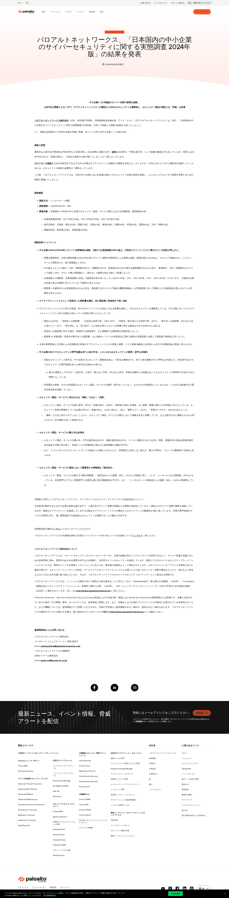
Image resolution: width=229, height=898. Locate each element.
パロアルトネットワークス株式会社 (51, 120)
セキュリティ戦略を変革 (120, 830)
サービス (68, 12)
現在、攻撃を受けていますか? (199, 3)
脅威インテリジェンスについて (123, 836)
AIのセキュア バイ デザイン (29, 761)
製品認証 (185, 789)
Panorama (57, 796)
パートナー (80, 12)
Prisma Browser (59, 840)
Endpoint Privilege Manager (122, 769)
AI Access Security (25, 771)
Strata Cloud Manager (62, 781)
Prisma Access (59, 835)
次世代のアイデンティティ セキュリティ (126, 753)
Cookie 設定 (175, 893)
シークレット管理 (117, 789)
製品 (43, 12)
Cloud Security (85, 761)
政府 (114, 152)
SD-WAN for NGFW (61, 786)
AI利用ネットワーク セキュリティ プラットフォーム (38, 753)
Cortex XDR (83, 805)
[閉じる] (225, 893)
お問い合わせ (146, 3)
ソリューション (55, 12)
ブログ (184, 753)
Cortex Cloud (84, 766)
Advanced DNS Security (27, 799)
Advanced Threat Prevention (30, 784)
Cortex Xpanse (85, 815)
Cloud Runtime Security (88, 781)
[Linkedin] (114, 687)
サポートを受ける (177, 3)
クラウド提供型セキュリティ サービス (33, 779)
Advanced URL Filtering (27, 789)
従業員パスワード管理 (119, 779)
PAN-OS (56, 791)
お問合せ (152, 763)
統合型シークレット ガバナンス (123, 795)
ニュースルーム (155, 789)
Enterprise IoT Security (27, 810)
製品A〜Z (185, 784)
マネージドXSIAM (86, 828)
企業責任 (152, 769)
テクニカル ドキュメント (191, 805)
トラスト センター (39, 887)
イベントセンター (188, 774)
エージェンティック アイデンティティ (125, 784)
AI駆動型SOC (84, 794)
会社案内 (92, 12)
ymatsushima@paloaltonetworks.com (60, 646)
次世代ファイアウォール (62, 760)
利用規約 (139, 721)
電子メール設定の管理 (190, 779)
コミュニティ (187, 758)
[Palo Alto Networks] (26, 11)
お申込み (200, 713)
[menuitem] (29, 12)
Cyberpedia (186, 769)
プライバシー (23, 887)
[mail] (134, 687)
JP (19, 3)
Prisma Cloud (84, 787)
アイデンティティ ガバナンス (122, 774)
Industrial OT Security (27, 820)
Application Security (87, 771)
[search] (27, 2)
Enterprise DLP (59, 829)
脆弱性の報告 (187, 795)
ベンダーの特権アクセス (120, 805)
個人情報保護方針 (50, 895)
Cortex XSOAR (85, 810)
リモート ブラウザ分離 (61, 850)
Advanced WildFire (25, 794)
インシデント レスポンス (120, 825)
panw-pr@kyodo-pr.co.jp (54, 660)
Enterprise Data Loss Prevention (31, 805)
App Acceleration (60, 817)
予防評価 (114, 820)
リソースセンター (160, 3)
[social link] (163, 888)
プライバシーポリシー (199, 719)
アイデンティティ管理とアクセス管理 (125, 763)
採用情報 (152, 758)
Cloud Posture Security (88, 776)
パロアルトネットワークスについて (162, 753)
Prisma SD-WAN (59, 845)
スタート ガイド (202, 12)
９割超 (48, 163)
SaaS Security (24, 825)
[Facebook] (94, 687)
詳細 (101, 12)
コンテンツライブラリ (190, 763)
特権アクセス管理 (117, 758)
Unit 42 (184, 810)
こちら (57, 529)
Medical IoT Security (26, 815)
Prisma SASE (58, 811)
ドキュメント (65, 887)
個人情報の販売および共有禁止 (194, 815)
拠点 (150, 784)
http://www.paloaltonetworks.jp (93, 591)
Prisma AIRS (23, 766)
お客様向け (153, 774)
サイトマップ (187, 800)
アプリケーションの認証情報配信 (123, 800)
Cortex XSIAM (84, 799)
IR (150, 779)
